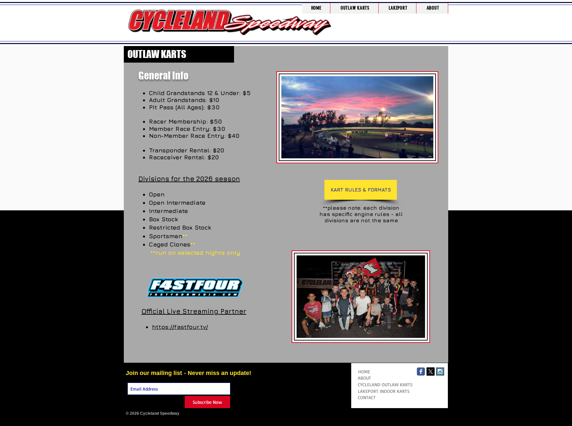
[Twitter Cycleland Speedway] (430, 371)
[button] (355, 8)
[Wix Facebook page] (421, 371)
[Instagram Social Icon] (440, 371)
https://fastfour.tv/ (180, 326)
